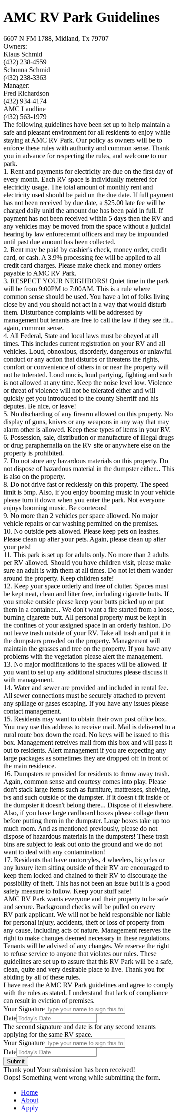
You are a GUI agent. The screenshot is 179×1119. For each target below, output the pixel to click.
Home (29, 1092)
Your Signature (24, 1009)
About (29, 1100)
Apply (29, 1108)
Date (10, 1018)
